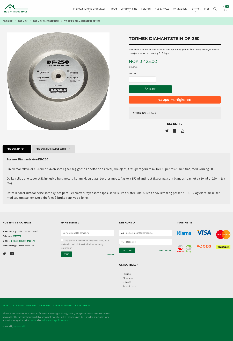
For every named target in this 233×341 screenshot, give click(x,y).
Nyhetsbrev (82, 305)
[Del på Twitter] (167, 131)
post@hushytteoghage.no (23, 240)
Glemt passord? (165, 250)
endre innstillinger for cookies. (55, 320)
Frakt (6, 305)
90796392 (17, 236)
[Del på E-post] (182, 131)
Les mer (110, 254)
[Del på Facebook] (175, 131)
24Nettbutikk (19, 326)
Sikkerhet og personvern (55, 305)
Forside (126, 273)
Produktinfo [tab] (15, 149)
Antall (133, 73)
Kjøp (152, 89)
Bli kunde (127, 278)
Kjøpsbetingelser (24, 305)
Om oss (126, 282)
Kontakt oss (128, 286)
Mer (206, 8)
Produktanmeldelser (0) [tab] (51, 149)
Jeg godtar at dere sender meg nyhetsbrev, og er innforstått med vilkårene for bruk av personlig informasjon (85, 244)
